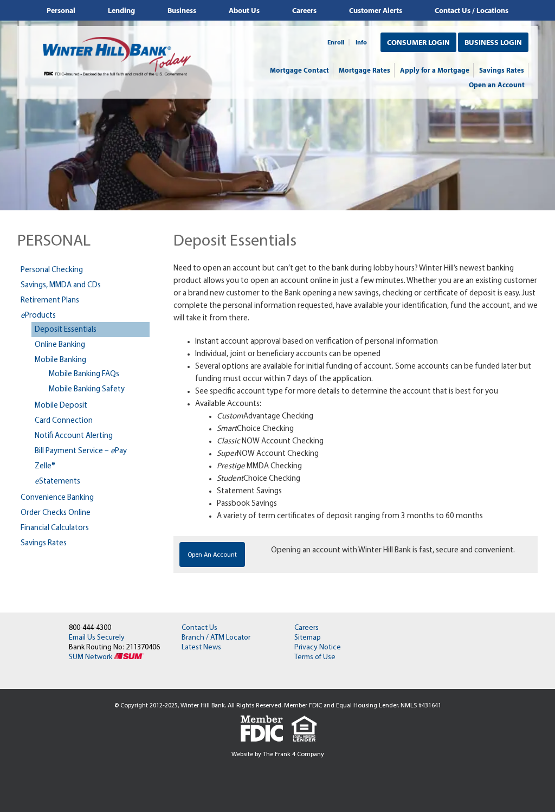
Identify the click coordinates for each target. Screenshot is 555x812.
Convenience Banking (57, 498)
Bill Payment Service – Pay (81, 451)
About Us (244, 10)
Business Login (493, 42)
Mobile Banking (60, 360)
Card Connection (64, 421)
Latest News (201, 647)
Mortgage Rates (364, 70)
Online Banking (60, 345)
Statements (57, 482)
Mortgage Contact (299, 70)
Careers (304, 10)
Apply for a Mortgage (434, 70)
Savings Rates (501, 70)
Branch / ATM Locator (216, 638)
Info (361, 42)
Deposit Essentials (65, 330)
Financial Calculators (55, 528)
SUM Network (91, 657)
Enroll (335, 42)
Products (38, 316)
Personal (61, 10)
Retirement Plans (50, 301)
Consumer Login (418, 42)
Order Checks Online (56, 513)
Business (181, 10)
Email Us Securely (97, 638)
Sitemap (307, 638)
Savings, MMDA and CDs (61, 285)
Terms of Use (314, 657)
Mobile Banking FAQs (84, 374)
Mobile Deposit (61, 406)
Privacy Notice (317, 647)
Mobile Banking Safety (87, 389)
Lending (121, 10)
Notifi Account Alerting (74, 436)
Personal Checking (52, 270)
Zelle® (45, 466)
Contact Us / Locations (471, 10)
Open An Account (212, 555)
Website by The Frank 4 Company (277, 754)
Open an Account (497, 84)
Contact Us (199, 628)
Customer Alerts (375, 10)
